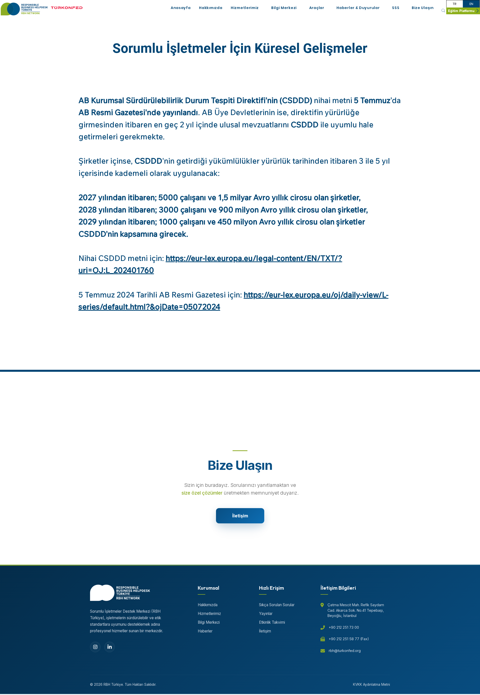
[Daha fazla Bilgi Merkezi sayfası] (299, 8)
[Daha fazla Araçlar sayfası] (327, 8)
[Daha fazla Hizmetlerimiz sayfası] (261, 8)
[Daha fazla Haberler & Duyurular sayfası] (382, 8)
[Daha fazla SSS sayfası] (402, 8)
